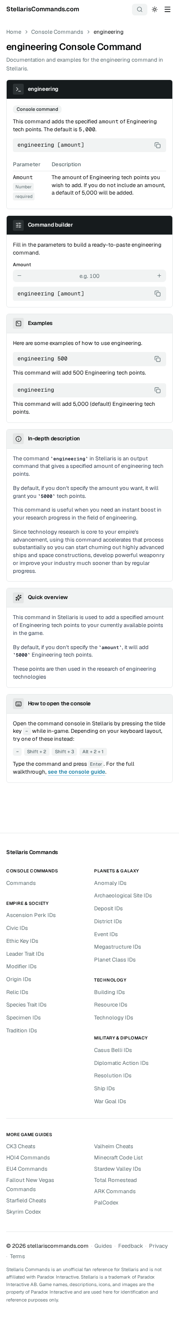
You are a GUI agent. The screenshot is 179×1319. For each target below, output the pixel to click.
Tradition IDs (21, 1030)
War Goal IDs (110, 1101)
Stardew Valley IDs (117, 1168)
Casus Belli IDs (113, 1050)
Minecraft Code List (118, 1157)
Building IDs (109, 992)
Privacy (158, 1245)
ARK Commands (115, 1191)
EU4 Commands (26, 1168)
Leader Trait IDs (25, 953)
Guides (103, 1245)
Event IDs (106, 934)
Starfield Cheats (26, 1200)
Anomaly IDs (110, 883)
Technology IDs (113, 1017)
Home (13, 31)
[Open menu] (167, 9)
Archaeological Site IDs (123, 895)
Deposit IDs (108, 908)
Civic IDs (17, 928)
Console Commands (57, 31)
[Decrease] (19, 276)
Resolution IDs (113, 1075)
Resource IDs (110, 1004)
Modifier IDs (21, 966)
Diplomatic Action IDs (121, 1063)
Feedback (130, 1245)
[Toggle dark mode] (154, 9)
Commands (21, 883)
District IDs (108, 921)
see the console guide (76, 771)
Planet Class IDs (115, 959)
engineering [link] (109, 31)
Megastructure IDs (117, 946)
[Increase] (159, 276)
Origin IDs (18, 979)
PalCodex (106, 1202)
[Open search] (140, 9)
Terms (17, 1256)
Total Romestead (115, 1180)
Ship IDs (104, 1088)
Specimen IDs (23, 1017)
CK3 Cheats (20, 1146)
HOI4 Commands (28, 1157)
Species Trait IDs (26, 1004)
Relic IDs (17, 992)
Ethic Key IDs (22, 940)
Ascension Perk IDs (31, 915)
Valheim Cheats (113, 1146)
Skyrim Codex (23, 1211)
